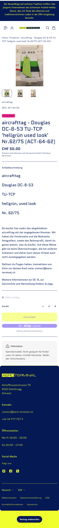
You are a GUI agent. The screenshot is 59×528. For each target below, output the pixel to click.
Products (15, 37)
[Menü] (6, 28)
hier (50, 284)
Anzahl (5, 306)
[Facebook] (10, 471)
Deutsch (6, 490)
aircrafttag (7, 102)
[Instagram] (3, 471)
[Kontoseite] (12, 27)
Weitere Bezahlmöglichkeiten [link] (29, 331)
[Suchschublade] (48, 27)
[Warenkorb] (53, 27)
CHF (20, 490)
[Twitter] (17, 471)
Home (5, 37)
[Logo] (29, 28)
